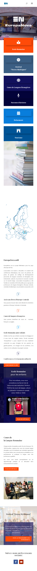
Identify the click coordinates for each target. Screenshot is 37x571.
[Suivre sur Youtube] (21, 562)
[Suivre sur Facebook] (16, 562)
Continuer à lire (11, 365)
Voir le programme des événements (21, 538)
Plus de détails (23, 419)
